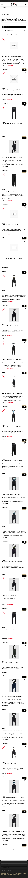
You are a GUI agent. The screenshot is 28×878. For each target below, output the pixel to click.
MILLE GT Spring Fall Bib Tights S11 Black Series (12, 730)
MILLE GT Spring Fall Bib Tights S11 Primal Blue (12, 696)
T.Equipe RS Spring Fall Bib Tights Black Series (12, 561)
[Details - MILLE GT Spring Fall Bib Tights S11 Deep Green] (24, 677)
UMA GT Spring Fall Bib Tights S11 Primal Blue (12, 258)
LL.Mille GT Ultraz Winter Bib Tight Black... (11, 224)
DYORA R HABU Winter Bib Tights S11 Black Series (13, 797)
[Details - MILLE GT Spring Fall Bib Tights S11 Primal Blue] (24, 710)
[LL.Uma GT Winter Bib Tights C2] (14, 584)
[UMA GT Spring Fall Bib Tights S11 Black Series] (14, 146)
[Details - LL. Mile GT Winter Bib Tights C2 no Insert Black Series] (24, 340)
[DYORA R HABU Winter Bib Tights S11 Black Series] (14, 786)
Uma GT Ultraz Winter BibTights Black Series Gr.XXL (13, 56)
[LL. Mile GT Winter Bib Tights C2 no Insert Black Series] (14, 315)
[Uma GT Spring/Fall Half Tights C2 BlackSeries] (14, 618)
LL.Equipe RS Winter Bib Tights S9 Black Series (12, 90)
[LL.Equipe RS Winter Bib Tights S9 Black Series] (14, 79)
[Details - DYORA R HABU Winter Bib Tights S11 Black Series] (24, 811)
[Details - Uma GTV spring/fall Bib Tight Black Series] (24, 306)
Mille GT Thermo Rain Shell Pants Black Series (12, 460)
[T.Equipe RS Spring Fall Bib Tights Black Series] (14, 550)
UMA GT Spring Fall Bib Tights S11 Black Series (12, 157)
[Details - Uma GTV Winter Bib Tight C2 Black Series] (24, 778)
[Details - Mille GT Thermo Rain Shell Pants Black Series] (24, 474)
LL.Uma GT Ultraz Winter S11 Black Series (11, 528)
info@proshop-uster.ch (17, 1)
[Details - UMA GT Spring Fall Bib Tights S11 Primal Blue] (24, 272)
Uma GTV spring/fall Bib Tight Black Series (11, 292)
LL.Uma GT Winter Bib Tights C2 (9, 595)
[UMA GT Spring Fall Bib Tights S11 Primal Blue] (14, 247)
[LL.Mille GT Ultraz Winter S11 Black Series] (14, 483)
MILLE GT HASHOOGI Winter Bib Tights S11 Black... (13, 831)
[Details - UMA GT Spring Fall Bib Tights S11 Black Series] (24, 171)
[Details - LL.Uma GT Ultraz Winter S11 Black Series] (24, 542)
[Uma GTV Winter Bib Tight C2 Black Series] (14, 753)
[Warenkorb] (25, 4)
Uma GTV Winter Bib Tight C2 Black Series (11, 763)
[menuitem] (2, 4)
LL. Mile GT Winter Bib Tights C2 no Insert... (11, 325)
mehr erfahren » (19, 22)
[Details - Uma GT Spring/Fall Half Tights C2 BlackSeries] (24, 643)
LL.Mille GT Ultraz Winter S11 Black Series (11, 494)
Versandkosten (20, 873)
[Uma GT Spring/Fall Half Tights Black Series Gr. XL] (14, 180)
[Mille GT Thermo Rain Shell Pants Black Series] (14, 449)
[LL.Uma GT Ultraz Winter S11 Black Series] (14, 517)
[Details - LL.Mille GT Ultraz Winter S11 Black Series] (24, 508)
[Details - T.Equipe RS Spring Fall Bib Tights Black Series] (24, 575)
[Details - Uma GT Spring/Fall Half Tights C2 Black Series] (24, 137)
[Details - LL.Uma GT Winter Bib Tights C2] (24, 609)
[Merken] (25, 39)
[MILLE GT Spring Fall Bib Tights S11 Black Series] (14, 719)
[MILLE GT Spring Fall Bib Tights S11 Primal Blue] (14, 685)
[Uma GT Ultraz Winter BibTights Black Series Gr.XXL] (14, 45)
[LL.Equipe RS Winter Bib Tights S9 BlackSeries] (14, 348)
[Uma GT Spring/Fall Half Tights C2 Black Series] (14, 112)
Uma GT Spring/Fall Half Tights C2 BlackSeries (12, 629)
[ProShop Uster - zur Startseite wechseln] (14, 4)
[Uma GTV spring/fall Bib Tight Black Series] (14, 281)
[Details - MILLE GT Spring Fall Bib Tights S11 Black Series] (24, 744)
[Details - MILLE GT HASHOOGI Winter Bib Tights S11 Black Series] (24, 845)
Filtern (7, 26)
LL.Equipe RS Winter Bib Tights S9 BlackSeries (12, 359)
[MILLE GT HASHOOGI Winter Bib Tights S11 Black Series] (14, 820)
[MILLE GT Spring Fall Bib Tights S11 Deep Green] (14, 652)
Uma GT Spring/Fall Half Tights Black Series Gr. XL (12, 191)
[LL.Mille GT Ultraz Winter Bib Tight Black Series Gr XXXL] (14, 213)
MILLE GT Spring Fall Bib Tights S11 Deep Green (12, 662)
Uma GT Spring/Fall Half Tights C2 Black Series (12, 123)
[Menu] (2, 4)
